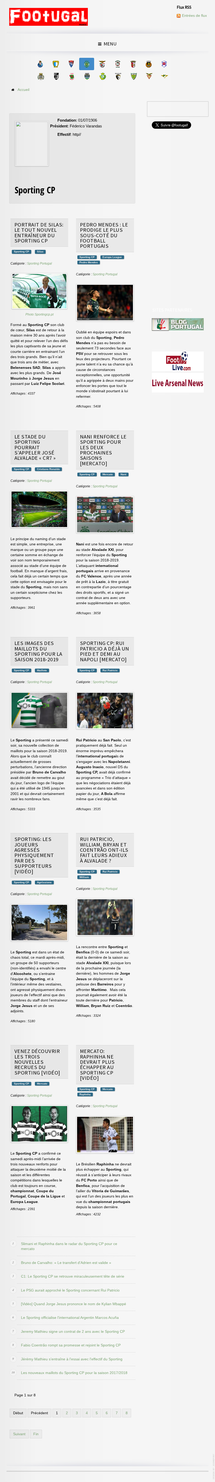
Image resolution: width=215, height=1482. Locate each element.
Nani (123, 474)
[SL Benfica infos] (102, 64)
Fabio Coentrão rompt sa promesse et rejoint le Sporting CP (71, 1345)
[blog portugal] (178, 325)
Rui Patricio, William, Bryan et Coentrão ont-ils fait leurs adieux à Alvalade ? (104, 850)
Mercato (108, 474)
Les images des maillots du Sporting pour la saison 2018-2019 (38, 651)
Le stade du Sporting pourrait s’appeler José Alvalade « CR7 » (35, 447)
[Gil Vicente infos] (71, 64)
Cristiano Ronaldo (48, 469)
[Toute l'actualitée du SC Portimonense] (118, 76)
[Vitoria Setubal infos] (102, 76)
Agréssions (44, 882)
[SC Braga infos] (133, 64)
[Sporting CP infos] (86, 64)
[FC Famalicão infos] (55, 64)
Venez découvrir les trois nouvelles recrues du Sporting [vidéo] (37, 1062)
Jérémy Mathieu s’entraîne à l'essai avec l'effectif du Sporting (71, 1359)
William (84, 877)
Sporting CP (21, 251)
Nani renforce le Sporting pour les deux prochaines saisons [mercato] (103, 450)
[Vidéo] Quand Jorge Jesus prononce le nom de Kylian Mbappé (73, 1304)
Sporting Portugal (39, 263)
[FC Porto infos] (40, 64)
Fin (36, 1434)
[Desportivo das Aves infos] (149, 76)
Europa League (112, 257)
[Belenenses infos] (164, 64)
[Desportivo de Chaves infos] (87, 76)
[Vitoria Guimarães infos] (56, 76)
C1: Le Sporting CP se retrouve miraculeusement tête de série (72, 1276)
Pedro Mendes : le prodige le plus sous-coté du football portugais (104, 235)
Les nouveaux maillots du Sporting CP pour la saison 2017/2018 (74, 1373)
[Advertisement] (178, 218)
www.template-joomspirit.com (214, 1466)
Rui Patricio (110, 670)
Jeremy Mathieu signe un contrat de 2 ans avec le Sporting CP (73, 1332)
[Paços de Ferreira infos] (71, 76)
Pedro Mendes (88, 262)
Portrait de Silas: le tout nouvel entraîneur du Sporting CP (38, 232)
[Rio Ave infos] (148, 64)
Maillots (42, 670)
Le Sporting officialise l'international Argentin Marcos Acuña (70, 1318)
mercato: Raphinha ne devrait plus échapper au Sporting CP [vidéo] (97, 1064)
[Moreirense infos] (164, 76)
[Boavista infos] (40, 76)
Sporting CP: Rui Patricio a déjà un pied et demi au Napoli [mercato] (104, 651)
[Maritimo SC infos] (117, 64)
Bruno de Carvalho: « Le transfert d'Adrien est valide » (66, 1263)
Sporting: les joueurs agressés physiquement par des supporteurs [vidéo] (34, 855)
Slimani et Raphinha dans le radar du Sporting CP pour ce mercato (69, 1246)
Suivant (19, 1434)
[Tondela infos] (133, 76)
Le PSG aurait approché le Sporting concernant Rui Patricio (70, 1290)
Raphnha (85, 1094)
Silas (40, 251)
